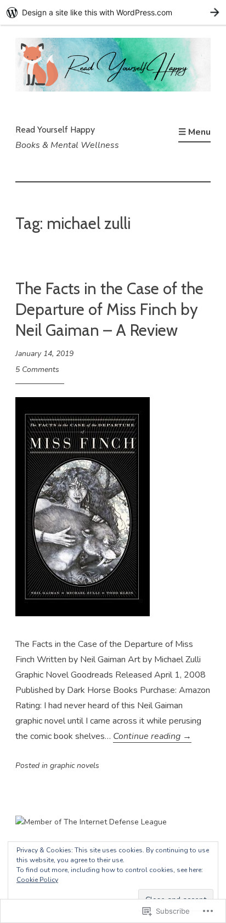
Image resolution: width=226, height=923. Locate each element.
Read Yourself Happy (55, 129)
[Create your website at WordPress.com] (113, 12)
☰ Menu (194, 132)
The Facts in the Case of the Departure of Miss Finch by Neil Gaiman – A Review (109, 309)
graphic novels (74, 765)
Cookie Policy (37, 879)
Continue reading (152, 736)
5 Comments (37, 369)
